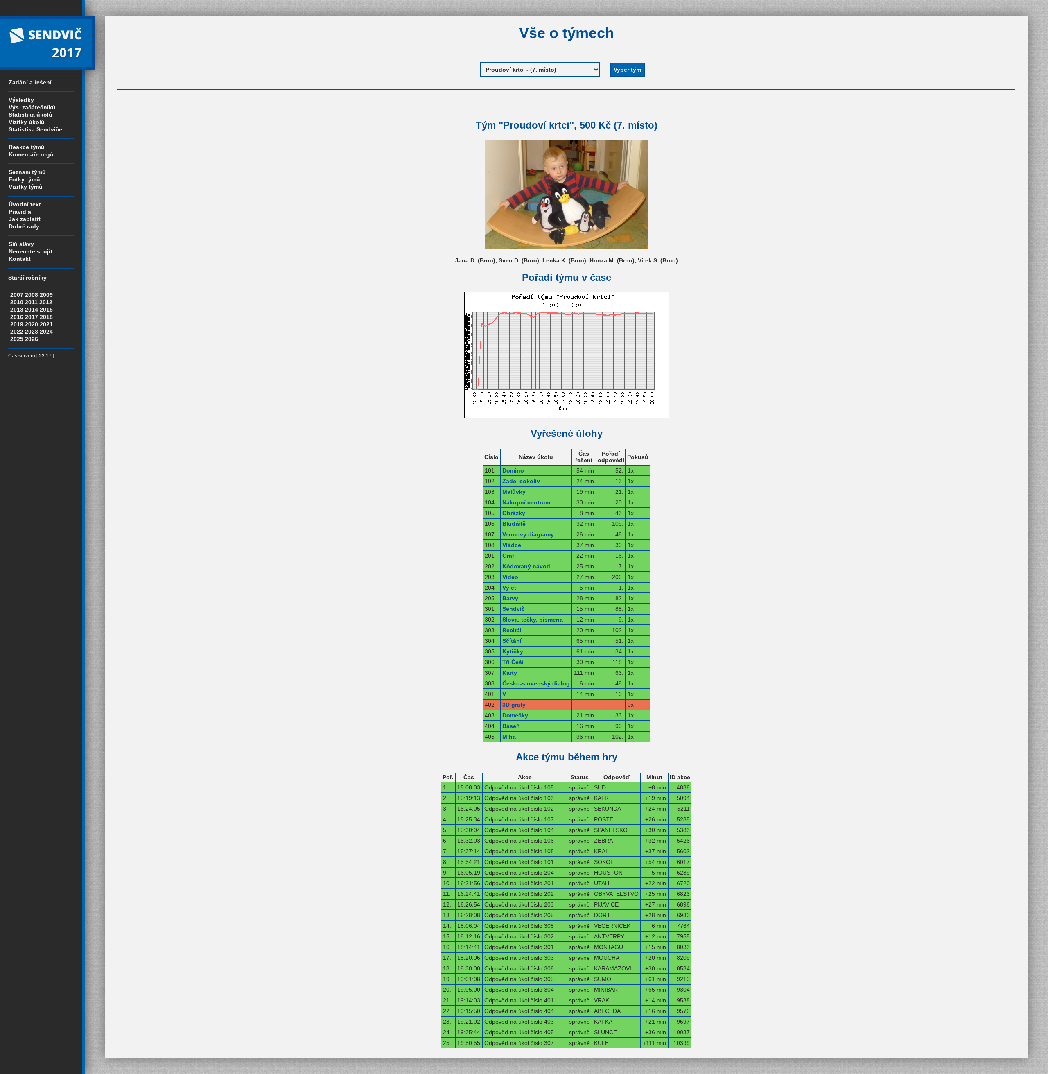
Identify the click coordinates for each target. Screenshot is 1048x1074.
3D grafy (514, 704)
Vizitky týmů (26, 186)
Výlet (509, 587)
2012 (45, 302)
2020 (31, 324)
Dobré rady (24, 226)
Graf (508, 555)
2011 (31, 302)
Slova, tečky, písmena (532, 619)
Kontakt (20, 258)
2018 (46, 317)
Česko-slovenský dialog (536, 683)
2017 (31, 317)
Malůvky (514, 491)
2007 (16, 295)
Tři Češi (513, 662)
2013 (16, 309)
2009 (46, 295)
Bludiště (514, 523)
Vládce (511, 545)
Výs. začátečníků (32, 107)
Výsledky (21, 100)
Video (510, 577)
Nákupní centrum (526, 502)
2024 (46, 331)
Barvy (510, 598)
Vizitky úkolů (27, 122)
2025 (16, 339)
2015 (46, 309)
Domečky (515, 715)
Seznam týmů (27, 172)
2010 (16, 302)
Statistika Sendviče (35, 129)
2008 (31, 295)
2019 (16, 324)
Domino (513, 470)
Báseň (511, 726)
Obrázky (513, 513)
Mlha (509, 736)
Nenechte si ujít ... (34, 251)
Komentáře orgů (31, 154)
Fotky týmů (24, 179)
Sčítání (512, 641)
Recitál (512, 630)
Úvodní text (25, 204)
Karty (509, 672)
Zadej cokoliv (521, 481)
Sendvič (513, 609)
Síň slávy (21, 244)
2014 (31, 309)
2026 (31, 339)
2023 (31, 331)
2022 (16, 331)
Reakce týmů (27, 147)
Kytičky (512, 651)
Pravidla (20, 211)
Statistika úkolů (30, 114)
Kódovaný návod (526, 566)
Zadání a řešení (30, 82)
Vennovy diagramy (528, 534)
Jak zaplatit (25, 219)
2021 (46, 324)
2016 (16, 317)
